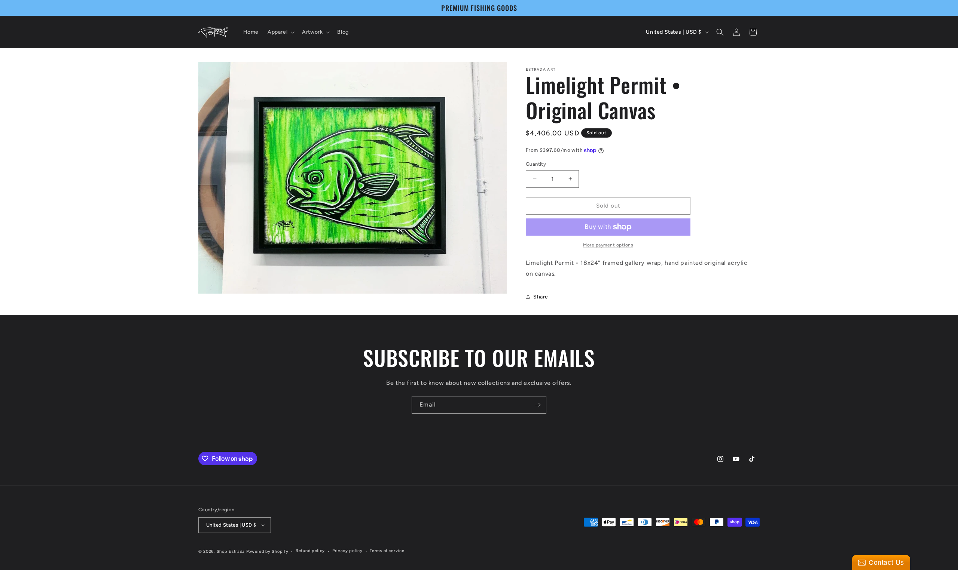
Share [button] (540, 297)
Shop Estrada (231, 551)
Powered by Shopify (267, 551)
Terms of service (387, 550)
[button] (280, 32)
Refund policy (310, 550)
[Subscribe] (538, 405)
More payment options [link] (608, 245)
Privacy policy (347, 550)
